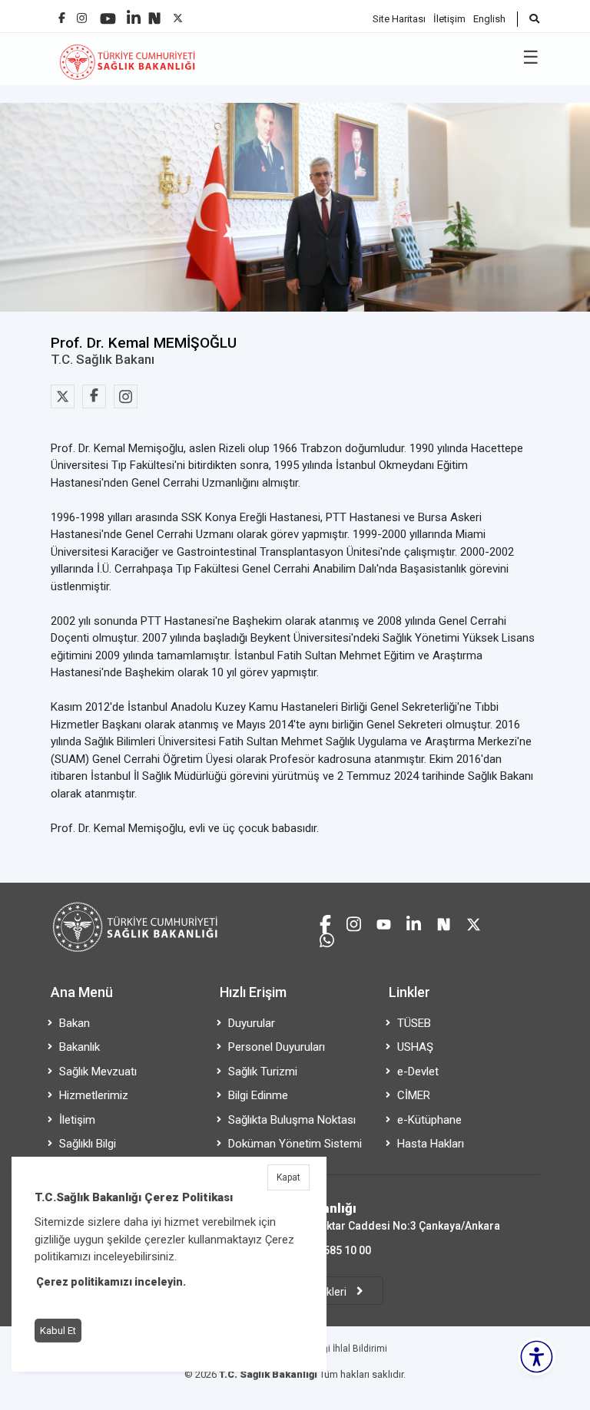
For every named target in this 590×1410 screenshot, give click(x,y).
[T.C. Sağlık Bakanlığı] (168, 898)
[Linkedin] (134, 11)
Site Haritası (399, 19)
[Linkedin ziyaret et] (413, 922)
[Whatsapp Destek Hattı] (327, 938)
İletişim (449, 19)
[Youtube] (108, 13)
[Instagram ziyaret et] (353, 922)
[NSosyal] (154, 12)
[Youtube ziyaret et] (383, 922)
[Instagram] (82, 14)
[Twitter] (63, 396)
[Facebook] (61, 11)
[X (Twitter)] (178, 14)
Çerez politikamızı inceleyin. (111, 1282)
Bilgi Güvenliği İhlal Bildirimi (328, 1348)
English (489, 19)
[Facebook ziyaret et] (325, 922)
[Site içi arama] (528, 19)
